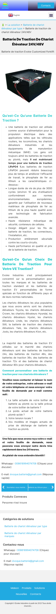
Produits (26, 588)
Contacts (35, 594)
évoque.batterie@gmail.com (26, 474)
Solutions (39, 588)
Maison (15, 588)
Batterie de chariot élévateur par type (25, 526)
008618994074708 (25, 463)
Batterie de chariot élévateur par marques (22, 535)
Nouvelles (21, 594)
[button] (46, 5)
